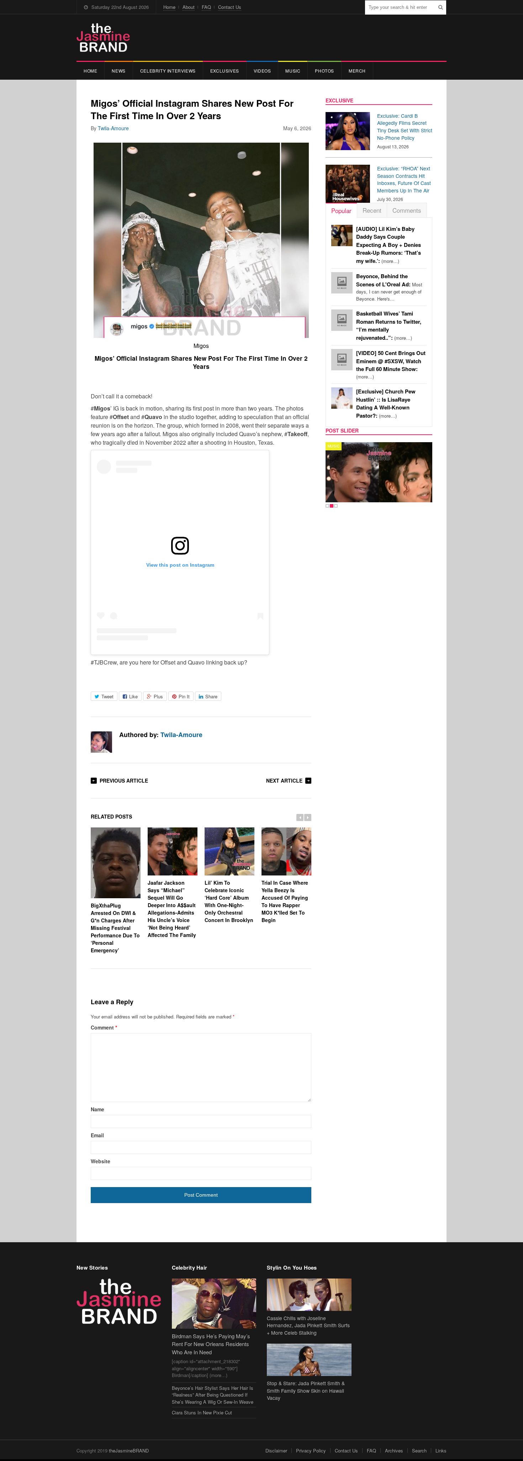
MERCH (357, 71)
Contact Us (229, 7)
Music (292, 71)
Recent (372, 210)
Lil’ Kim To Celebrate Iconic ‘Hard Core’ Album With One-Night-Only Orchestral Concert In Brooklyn (229, 901)
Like (133, 696)
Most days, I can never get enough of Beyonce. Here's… (389, 287)
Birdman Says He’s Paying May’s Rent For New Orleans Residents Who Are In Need (211, 1344)
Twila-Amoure (113, 128)
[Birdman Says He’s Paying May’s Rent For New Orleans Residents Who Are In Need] (214, 1304)
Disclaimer (276, 1450)
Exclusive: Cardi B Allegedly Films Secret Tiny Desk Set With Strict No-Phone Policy (404, 126)
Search (419, 1450)
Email (97, 1135)
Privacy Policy (311, 1450)
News (118, 71)
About (189, 7)
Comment (104, 1027)
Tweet (107, 696)
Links (441, 1450)
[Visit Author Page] (101, 742)
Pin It (184, 696)
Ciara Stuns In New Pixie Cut (202, 1412)
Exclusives (224, 71)
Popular (341, 210)
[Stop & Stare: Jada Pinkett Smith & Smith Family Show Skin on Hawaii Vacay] (309, 1360)
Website (100, 1161)
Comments (406, 210)
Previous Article (124, 780)
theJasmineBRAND (129, 1450)
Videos (262, 71)
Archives (394, 1450)
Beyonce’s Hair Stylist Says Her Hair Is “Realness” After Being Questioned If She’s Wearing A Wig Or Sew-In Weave (212, 1395)
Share (211, 696)
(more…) (388, 245)
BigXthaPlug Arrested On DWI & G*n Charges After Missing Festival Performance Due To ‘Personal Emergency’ (115, 928)
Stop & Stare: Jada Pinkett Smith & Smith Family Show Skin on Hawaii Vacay (306, 1391)
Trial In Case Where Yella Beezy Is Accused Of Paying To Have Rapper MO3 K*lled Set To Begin (285, 901)
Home (169, 7)
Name (97, 1109)
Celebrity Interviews (168, 71)
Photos (324, 71)
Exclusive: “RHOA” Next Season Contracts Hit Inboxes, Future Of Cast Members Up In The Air (404, 179)
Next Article (284, 780)
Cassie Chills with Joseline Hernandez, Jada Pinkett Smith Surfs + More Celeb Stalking (308, 1325)
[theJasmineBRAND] (103, 37)
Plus (158, 696)
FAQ (206, 7)
